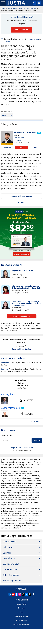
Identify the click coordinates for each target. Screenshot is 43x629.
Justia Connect (21, 600)
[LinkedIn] (9, 594)
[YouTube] (13, 594)
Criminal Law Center (21, 349)
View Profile (18, 140)
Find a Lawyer (8, 430)
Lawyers (4, 369)
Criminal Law (31, 8)
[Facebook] (16, 594)
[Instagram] (19, 594)
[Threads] (23, 594)
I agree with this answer (21, 196)
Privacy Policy (21, 620)
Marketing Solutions (13, 580)
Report (22, 202)
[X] (29, 594)
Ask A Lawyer (12, 8)
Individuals (8, 547)
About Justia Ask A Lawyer (14, 358)
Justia (3, 8)
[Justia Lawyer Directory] (33, 594)
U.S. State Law (10, 569)
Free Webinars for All (11, 265)
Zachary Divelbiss (10, 407)
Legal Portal (21, 604)
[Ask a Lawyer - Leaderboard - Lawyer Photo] (4, 400)
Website (7, 147)
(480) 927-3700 (19, 138)
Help (22, 612)
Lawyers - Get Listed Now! (21, 447)
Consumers (5, 362)
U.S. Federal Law (11, 563)
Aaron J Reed (8, 394)
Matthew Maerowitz (25, 132)
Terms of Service (21, 616)
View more (36, 422)
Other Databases (11, 575)
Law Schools (9, 558)
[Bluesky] (26, 594)
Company (21, 608)
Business (7, 552)
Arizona (22, 8)
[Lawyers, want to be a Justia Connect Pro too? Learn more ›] (39, 132)
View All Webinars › (21, 316)
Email (35, 147)
